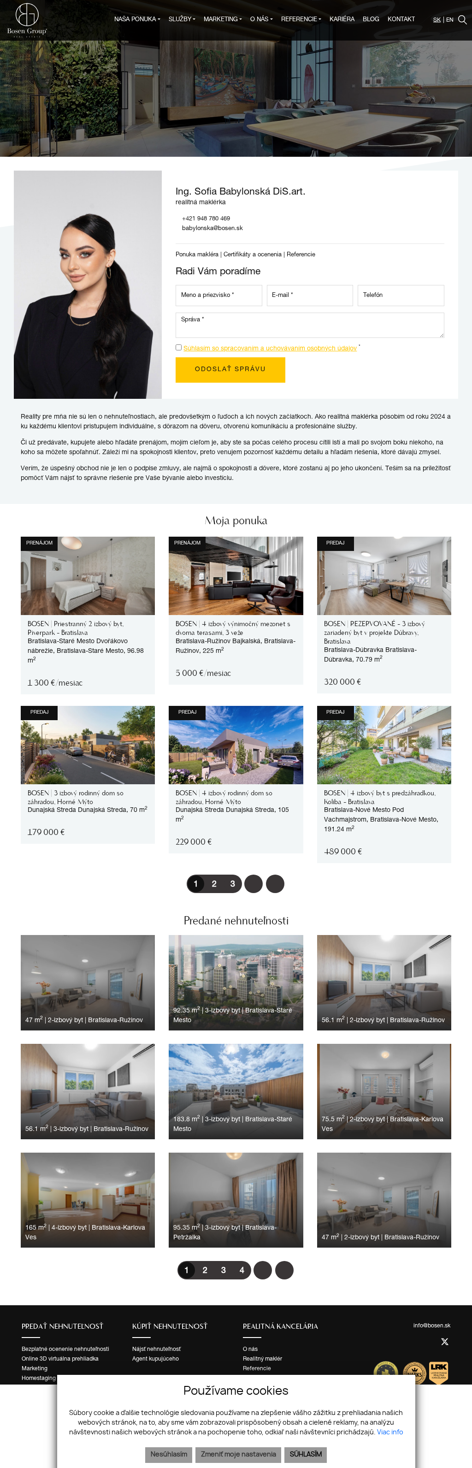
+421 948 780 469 (206, 219)
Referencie (301, 255)
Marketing (34, 1369)
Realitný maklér (262, 1359)
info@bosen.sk (431, 1326)
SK (437, 20)
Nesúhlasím (169, 1454)
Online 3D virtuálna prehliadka (60, 1359)
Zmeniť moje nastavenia (238, 1454)
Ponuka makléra (197, 255)
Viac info (390, 1432)
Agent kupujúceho (155, 1359)
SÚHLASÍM (306, 1454)
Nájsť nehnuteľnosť (156, 1349)
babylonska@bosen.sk (212, 229)
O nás (250, 1349)
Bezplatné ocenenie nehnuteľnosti (65, 1349)
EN (450, 20)
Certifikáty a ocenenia (253, 255)
